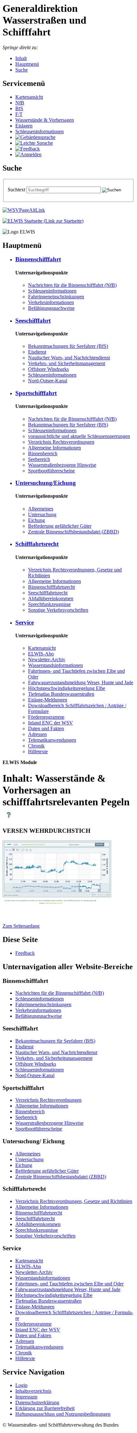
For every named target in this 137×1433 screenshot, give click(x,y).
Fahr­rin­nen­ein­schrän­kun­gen (56, 296)
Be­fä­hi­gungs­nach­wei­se (51, 308)
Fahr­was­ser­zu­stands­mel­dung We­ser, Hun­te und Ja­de (80, 682)
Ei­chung (36, 520)
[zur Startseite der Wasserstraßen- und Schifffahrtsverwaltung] (24, 210)
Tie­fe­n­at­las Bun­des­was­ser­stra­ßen (61, 694)
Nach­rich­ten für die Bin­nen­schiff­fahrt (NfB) (72, 285)
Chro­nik (36, 745)
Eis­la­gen (23, 125)
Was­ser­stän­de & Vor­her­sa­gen (44, 120)
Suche (21, 70)
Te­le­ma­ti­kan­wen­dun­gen (52, 740)
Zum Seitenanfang (21, 926)
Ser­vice (24, 622)
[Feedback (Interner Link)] (27, 148)
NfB (19, 102)
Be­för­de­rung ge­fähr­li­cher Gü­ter (59, 526)
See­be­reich (39, 459)
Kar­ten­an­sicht (29, 97)
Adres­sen (37, 734)
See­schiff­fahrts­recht (48, 592)
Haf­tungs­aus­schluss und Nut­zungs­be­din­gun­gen (63, 1414)
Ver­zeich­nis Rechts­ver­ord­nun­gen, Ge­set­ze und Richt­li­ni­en (73, 1201)
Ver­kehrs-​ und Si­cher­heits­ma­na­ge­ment (66, 363)
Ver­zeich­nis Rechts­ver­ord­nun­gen (61, 442)
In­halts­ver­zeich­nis (33, 1391)
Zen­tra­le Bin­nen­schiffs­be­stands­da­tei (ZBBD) (73, 531)
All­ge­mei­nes (40, 508)
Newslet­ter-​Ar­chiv (46, 659)
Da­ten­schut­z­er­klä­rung (37, 1402)
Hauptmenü (27, 64)
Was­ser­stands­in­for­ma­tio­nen (55, 665)
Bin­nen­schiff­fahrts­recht (51, 587)
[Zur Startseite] (43, 221)
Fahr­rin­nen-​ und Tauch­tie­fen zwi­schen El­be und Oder (69, 1283)
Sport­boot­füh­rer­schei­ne (51, 470)
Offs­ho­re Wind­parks (48, 369)
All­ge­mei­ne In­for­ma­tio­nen (54, 447)
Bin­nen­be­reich (42, 453)
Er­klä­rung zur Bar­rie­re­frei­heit (45, 1408)
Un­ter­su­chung (42, 514)
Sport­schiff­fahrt (36, 393)
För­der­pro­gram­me (46, 717)
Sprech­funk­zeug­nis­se (49, 604)
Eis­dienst (37, 352)
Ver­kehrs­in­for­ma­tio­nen (51, 302)
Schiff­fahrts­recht (37, 543)
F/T (19, 114)
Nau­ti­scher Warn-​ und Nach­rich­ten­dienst (69, 357)
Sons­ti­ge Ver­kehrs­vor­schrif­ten (58, 610)
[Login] (28, 154)
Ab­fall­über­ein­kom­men (50, 598)
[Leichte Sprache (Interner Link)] (34, 143)
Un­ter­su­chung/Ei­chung (45, 482)
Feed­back (25, 953)
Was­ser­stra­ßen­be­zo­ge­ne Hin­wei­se (62, 465)
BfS (19, 108)
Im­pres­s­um (26, 1396)
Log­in (21, 1385)
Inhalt (21, 58)
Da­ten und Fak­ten (46, 728)
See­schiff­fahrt (33, 320)
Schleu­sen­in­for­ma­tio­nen (39, 131)
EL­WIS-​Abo (41, 653)
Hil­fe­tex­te (38, 751)
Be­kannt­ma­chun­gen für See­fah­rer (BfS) (68, 346)
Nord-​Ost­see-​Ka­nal (47, 380)
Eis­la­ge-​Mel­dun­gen (47, 699)
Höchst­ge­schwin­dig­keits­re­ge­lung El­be (66, 688)
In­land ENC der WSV (50, 722)
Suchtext (17, 189)
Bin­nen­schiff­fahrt (38, 259)
